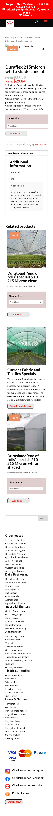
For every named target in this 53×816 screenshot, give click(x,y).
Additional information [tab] (20, 153)
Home (8, 37)
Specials (16, 37)
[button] (43, 49)
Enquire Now (14, 801)
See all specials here (21, 406)
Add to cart (16, 133)
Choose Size (12, 118)
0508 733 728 (27, 7)
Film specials (26, 37)
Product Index (37, 11)
